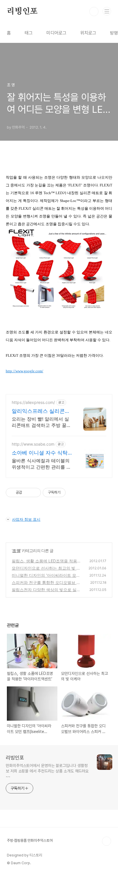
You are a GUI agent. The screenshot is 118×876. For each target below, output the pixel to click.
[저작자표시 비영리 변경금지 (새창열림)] (73, 492)
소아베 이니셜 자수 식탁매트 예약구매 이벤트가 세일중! (40, 453)
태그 (29, 33)
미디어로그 (56, 33)
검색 (94, 11)
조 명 (16, 550)
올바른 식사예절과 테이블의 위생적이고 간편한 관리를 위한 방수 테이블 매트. (41, 464)
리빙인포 (22, 11)
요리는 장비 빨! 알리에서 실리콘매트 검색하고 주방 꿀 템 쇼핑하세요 (40, 422)
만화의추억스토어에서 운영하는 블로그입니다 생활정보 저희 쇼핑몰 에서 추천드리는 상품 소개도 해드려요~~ (47, 771)
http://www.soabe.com (33, 444)
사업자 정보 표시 (26, 519)
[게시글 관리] (34, 492)
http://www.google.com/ (24, 371)
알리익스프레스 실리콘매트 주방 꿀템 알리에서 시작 (41, 411)
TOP (106, 841)
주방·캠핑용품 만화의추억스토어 (30, 840)
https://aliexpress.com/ (33, 402)
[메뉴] (107, 11)
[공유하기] (27, 492)
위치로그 (88, 33)
